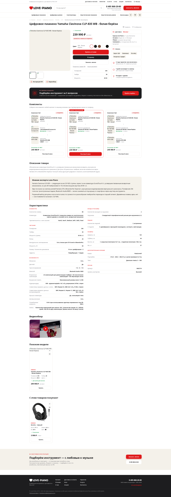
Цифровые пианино (39, 15)
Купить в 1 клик (90, 52)
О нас (115, 1)
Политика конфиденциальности (47, 493)
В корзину (90, 57)
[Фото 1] (32, 75)
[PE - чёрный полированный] (107, 46)
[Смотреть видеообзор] (46, 329)
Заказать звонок (132, 8)
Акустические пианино (88, 15)
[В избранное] (49, 350)
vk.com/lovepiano (136, 485)
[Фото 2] (40, 75)
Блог (65, 482)
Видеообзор (52, 82)
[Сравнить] (49, 354)
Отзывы (58, 482)
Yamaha (57, 20)
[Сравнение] (135, 15)
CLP (62, 20)
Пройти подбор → (130, 93)
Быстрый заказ (47, 154)
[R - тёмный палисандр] (99, 46)
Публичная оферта (34, 493)
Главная (33, 20)
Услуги (109, 1)
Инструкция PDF (38, 82)
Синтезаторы (71, 15)
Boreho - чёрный (36, 425)
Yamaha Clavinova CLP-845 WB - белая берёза (40, 372)
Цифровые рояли (56, 15)
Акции (121, 1)
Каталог (39, 20)
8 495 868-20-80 (113, 6)
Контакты (128, 1)
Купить (41, 388)
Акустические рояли (108, 15)
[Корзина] (140, 15)
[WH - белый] (103, 46)
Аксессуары (124, 15)
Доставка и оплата (91, 1)
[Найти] (101, 8)
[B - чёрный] (95, 46)
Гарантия (102, 1)
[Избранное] (131, 15)
